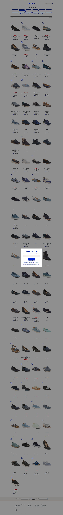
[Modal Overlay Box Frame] (31, 258)
